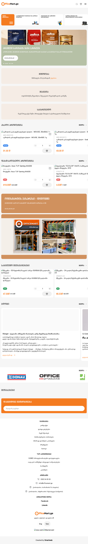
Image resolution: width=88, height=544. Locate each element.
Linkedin (45, 505)
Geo (47, 524)
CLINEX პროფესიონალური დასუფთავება (44, 458)
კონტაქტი (44, 425)
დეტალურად (9, 58)
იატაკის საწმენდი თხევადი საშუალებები (44, 462)
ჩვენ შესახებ (44, 433)
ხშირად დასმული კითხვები (44, 441)
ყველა (81, 125)
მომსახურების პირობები (44, 437)
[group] (27, 19)
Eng (40, 524)
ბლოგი (44, 448)
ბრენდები (44, 445)
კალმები (44, 470)
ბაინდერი (44, 466)
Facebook (44, 501)
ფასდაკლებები (44, 429)
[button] (3, 63)
